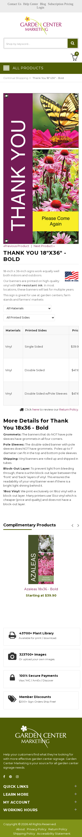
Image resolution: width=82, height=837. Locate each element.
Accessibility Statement (53, 833)
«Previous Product (16, 246)
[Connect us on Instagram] (18, 777)
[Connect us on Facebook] (5, 777)
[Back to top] (77, 829)
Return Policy (68, 409)
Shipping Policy (24, 833)
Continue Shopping (15, 78)
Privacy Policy (36, 829)
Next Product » (44, 246)
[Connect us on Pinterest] (11, 777)
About (20, 829)
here (35, 409)
